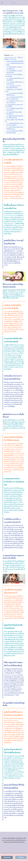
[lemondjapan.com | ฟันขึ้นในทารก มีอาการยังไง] (15, 2)
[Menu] (2, 3)
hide (12, 55)
